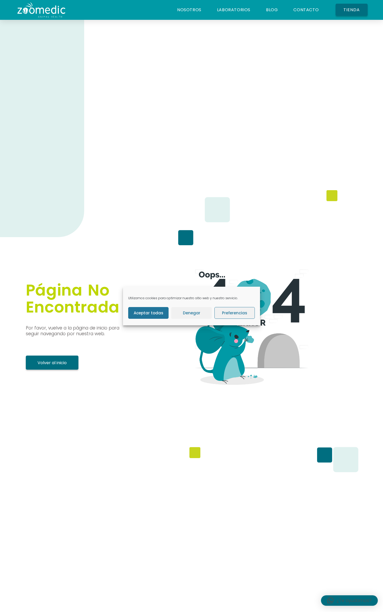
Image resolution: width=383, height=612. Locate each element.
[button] (349, 600)
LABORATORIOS (233, 10)
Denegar (191, 313)
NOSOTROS (189, 10)
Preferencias (234, 313)
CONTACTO (306, 10)
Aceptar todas (148, 313)
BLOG (272, 10)
